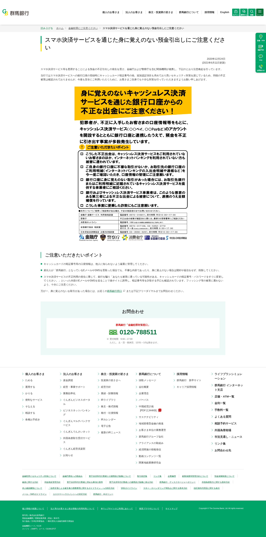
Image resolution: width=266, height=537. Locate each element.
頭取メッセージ (147, 380)
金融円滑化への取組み (72, 476)
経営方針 (106, 387)
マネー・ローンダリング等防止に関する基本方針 (165, 488)
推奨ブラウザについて (149, 508)
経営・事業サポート (74, 387)
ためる (29, 380)
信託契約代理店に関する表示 (207, 488)
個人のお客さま (111, 12)
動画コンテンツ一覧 (150, 456)
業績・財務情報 (109, 393)
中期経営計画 (148, 408)
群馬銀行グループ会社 (151, 436)
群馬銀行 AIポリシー (103, 494)
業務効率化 (69, 393)
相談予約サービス (226, 423)
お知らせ (68, 455)
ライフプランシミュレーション (228, 376)
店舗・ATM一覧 (224, 396)
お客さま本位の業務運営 (152, 430)
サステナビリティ (149, 417)
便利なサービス (33, 400)
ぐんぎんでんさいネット (76, 431)
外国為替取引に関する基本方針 (216, 482)
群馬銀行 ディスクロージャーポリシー (177, 482)
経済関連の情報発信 (150, 449)
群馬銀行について (189, 12)
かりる (29, 393)
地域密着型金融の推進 (151, 423)
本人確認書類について (32, 488)
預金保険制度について (224, 476)
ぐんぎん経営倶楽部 (74, 448)
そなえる (30, 406)
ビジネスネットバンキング (76, 412)
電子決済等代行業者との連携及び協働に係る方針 (131, 482)
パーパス (144, 400)
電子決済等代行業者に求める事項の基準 (85, 482)
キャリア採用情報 (186, 387)
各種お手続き (32, 419)
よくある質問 (223, 416)
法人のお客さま (134, 12)
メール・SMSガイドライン (34, 494)
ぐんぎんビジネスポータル (76, 402)
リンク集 (220, 443)
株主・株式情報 (109, 406)
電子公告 (106, 426)
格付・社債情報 (109, 413)
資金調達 (68, 380)
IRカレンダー (108, 419)
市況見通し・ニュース (228, 436)
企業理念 (144, 393)
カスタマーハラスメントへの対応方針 (70, 494)
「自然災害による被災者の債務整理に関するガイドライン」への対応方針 (81, 488)
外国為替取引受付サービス (76, 440)
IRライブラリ (108, 400)
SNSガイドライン (129, 488)
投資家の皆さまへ (111, 380)
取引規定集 (142, 476)
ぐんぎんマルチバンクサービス (76, 423)
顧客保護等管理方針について (195, 476)
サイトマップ (171, 508)
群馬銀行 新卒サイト (189, 380)
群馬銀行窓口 (114, 291)
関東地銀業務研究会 (150, 462)
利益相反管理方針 (52, 482)
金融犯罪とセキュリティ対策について (39, 476)
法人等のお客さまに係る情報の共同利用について (72, 508)
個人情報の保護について (33, 508)
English (224, 12)
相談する (30, 413)
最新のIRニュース (111, 432)
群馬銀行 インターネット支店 (229, 387)
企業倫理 (172, 476)
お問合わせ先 (223, 450)
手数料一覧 (221, 409)
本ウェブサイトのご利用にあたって (117, 508)
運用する (30, 387)
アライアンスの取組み (151, 443)
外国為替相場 (223, 430)
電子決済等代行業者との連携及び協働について (110, 476)
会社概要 (144, 387)
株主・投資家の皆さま (161, 12)
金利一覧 (220, 403)
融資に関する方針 (30, 482)
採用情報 (209, 12)
